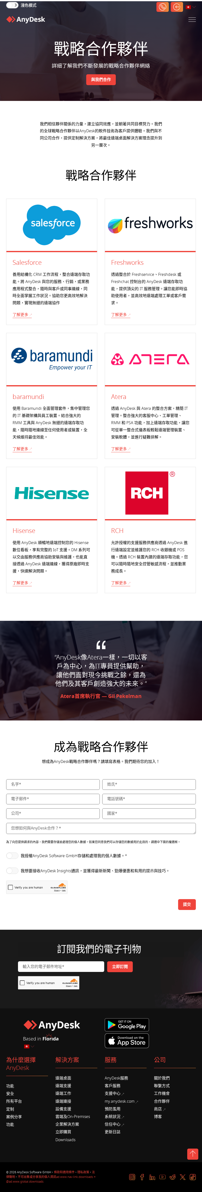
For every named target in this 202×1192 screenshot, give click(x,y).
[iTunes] (127, 1040)
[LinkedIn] (152, 1177)
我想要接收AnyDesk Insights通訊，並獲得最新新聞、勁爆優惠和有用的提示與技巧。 (95, 871)
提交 (187, 905)
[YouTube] (162, 1177)
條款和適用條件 (64, 1172)
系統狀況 (112, 1117)
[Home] (25, 19)
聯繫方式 (162, 1086)
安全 (10, 1094)
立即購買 (63, 1132)
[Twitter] (183, 1177)
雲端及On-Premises (72, 1117)
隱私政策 (83, 1172)
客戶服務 (112, 1086)
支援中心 (112, 1094)
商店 (158, 1109)
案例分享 (14, 1117)
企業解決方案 (67, 1124)
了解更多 (20, 315)
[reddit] (172, 1177)
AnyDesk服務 (116, 1078)
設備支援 (63, 1109)
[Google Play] (128, 1025)
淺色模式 (28, 5)
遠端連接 (63, 1101)
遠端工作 (63, 1094)
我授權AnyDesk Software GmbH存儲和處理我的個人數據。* (74, 856)
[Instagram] (132, 1177)
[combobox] (191, 7)
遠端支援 (63, 1086)
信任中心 (112, 1124)
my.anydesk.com (120, 1101)
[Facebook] (142, 1177)
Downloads (65, 1140)
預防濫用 (112, 1109)
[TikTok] (193, 1177)
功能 (10, 1086)
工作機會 (162, 1094)
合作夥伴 (162, 1101)
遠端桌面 (63, 1078)
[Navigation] (192, 19)
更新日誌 (112, 1132)
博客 (158, 1117)
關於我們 (162, 1078)
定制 (10, 1109)
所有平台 (14, 1101)
